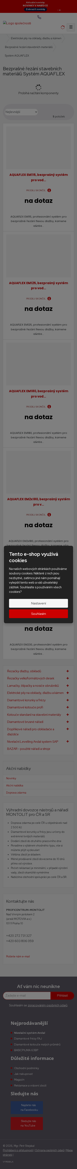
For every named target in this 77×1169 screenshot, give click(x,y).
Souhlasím (38, 614)
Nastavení (38, 603)
